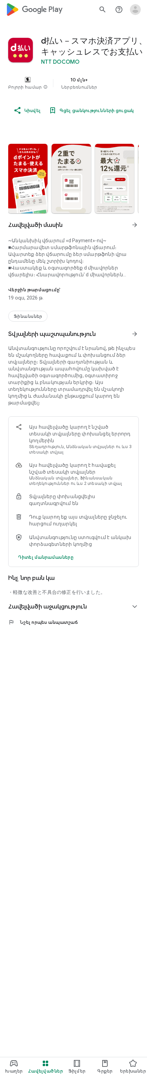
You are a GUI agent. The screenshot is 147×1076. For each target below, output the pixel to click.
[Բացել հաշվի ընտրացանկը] (135, 9)
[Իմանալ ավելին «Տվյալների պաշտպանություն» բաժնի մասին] (134, 334)
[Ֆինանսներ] (28, 316)
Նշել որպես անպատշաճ (43, 622)
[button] (45, 87)
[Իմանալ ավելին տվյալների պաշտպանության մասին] (45, 557)
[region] (73, 83)
